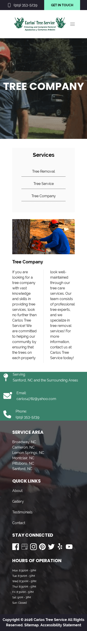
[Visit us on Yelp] (60, 546)
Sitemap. (31, 625)
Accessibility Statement (60, 625)
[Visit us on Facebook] (15, 546)
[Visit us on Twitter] (51, 546)
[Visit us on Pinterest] (42, 546)
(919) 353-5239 (25, 5)
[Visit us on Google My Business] (24, 546)
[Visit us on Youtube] (69, 546)
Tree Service (43, 184)
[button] (72, 24)
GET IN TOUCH (62, 5)
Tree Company (43, 196)
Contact (18, 523)
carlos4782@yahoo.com (36, 399)
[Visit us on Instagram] (33, 546)
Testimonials (22, 512)
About (17, 491)
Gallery (18, 501)
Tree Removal (43, 171)
